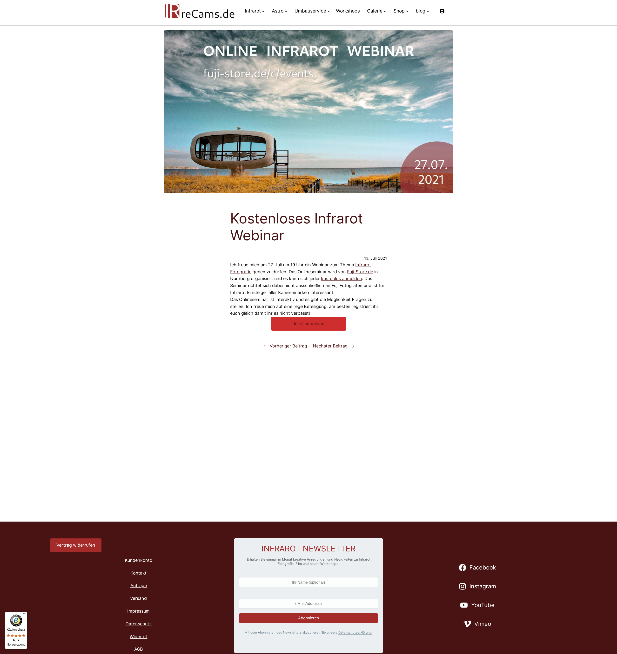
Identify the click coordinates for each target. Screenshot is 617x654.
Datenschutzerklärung (355, 632)
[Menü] (24, 615)
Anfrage (138, 585)
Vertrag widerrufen (75, 545)
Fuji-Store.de (360, 271)
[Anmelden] (441, 11)
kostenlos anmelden (341, 278)
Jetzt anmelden (308, 323)
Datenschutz (139, 623)
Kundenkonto (138, 560)
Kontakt (138, 573)
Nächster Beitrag (330, 345)
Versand (138, 598)
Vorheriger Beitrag (288, 345)
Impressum (138, 611)
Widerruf (138, 636)
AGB (138, 649)
